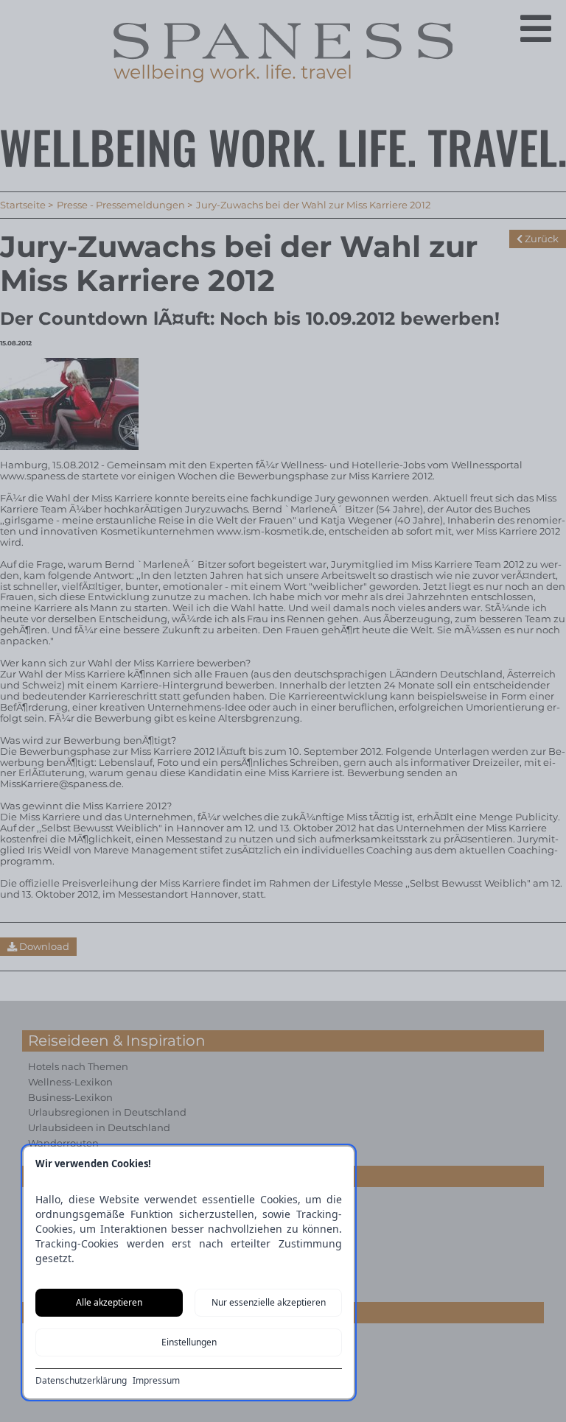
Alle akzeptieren (109, 1302)
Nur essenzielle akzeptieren (269, 1302)
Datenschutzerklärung (81, 1381)
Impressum (156, 1381)
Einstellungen (189, 1342)
